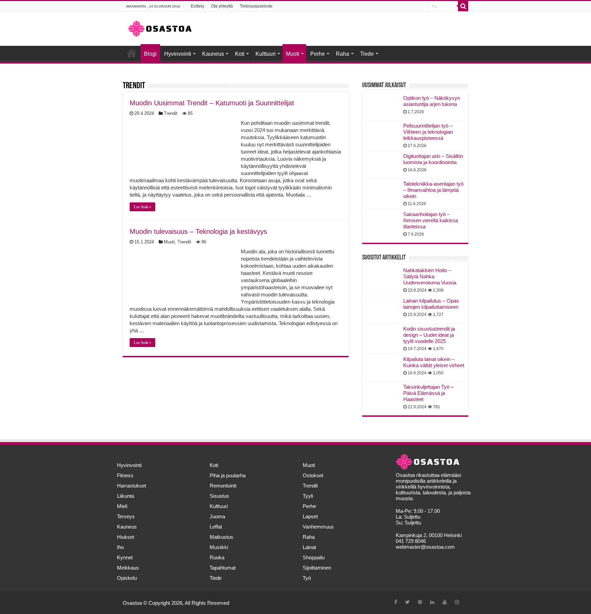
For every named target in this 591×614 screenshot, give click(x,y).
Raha (342, 54)
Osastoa (132, 603)
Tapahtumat (223, 568)
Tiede (367, 54)
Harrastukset (131, 486)
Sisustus (219, 496)
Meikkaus (128, 568)
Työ (307, 578)
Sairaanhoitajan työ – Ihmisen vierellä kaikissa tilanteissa (430, 220)
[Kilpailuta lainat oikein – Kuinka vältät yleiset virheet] (383, 367)
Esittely (197, 6)
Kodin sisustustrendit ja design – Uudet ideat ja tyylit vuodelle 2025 (429, 335)
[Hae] (463, 6)
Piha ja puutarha (228, 475)
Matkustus (221, 537)
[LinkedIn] (432, 602)
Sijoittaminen (317, 568)
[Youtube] (444, 602)
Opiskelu (127, 578)
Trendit (171, 113)
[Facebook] (396, 602)
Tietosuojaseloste (256, 6)
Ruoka (217, 557)
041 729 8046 (411, 541)
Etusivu (132, 53)
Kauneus (213, 54)
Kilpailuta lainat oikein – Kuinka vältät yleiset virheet (433, 362)
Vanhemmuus (318, 527)
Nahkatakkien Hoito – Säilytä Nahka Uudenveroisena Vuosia (429, 276)
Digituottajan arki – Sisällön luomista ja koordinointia (433, 159)
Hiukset (125, 537)
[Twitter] (407, 602)
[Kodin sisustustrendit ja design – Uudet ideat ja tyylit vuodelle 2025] (383, 337)
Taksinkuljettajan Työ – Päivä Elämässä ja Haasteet (428, 393)
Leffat (216, 527)
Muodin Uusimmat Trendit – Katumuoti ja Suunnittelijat (212, 103)
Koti (240, 54)
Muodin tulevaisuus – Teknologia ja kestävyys (198, 231)
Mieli (122, 506)
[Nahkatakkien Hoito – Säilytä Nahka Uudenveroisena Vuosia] (383, 279)
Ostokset (313, 475)
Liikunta (125, 496)
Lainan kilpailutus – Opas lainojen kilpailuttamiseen (431, 304)
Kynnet (125, 557)
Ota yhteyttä (222, 6)
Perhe (317, 54)
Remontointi (223, 486)
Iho (120, 547)
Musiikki (219, 547)
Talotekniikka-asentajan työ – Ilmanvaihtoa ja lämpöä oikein (433, 190)
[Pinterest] (420, 602)
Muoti (292, 54)
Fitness (125, 475)
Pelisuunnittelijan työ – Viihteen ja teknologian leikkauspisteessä (428, 132)
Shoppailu (314, 557)
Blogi (150, 54)
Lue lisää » (142, 206)
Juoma (217, 516)
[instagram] (457, 602)
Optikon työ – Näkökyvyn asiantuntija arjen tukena (431, 101)
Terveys (126, 516)
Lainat (309, 547)
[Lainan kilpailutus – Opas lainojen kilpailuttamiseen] (383, 309)
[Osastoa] (160, 27)
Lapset (310, 516)
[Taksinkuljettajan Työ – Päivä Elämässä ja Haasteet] (383, 395)
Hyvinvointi (177, 54)
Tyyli (308, 496)
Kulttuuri (265, 54)
